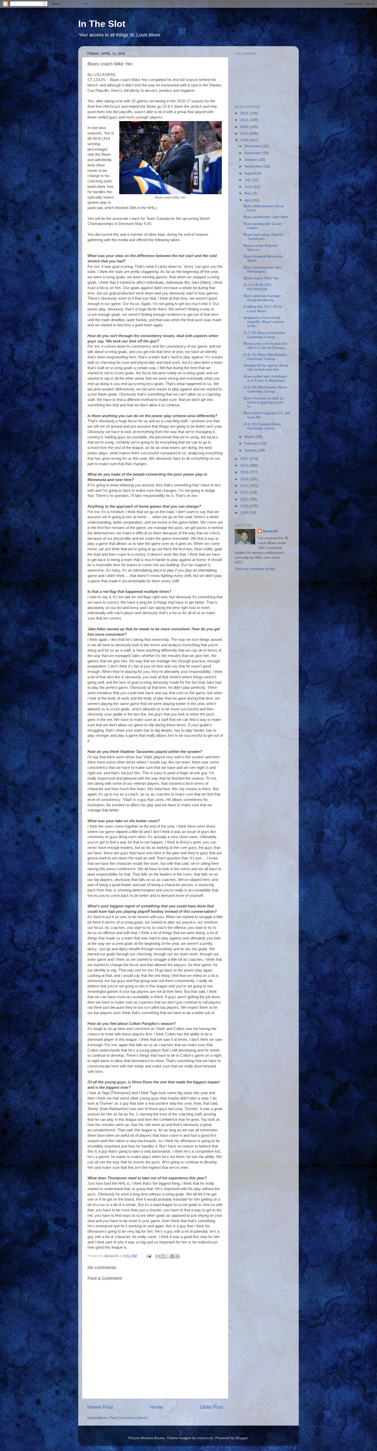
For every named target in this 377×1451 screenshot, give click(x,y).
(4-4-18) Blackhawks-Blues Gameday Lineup (265, 389)
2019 (245, 133)
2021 (245, 120)
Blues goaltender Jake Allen (265, 217)
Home (156, 1407)
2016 (245, 465)
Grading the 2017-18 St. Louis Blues (263, 309)
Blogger (242, 1438)
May (248, 193)
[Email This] (158, 1256)
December (253, 146)
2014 (245, 479)
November (253, 153)
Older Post (211, 1407)
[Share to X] (167, 1256)
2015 (245, 472)
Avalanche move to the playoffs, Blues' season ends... (263, 322)
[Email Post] (148, 1256)
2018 (245, 140)
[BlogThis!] (162, 1256)
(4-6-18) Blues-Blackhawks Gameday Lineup (265, 357)
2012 (245, 492)
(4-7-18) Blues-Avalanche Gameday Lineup (264, 335)
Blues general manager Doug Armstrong (262, 298)
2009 (245, 513)
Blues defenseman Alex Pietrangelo (262, 269)
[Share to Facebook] (172, 1256)
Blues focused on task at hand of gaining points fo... (263, 402)
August (250, 173)
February (252, 443)
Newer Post (100, 1407)
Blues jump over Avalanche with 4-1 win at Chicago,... (266, 346)
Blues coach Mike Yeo (261, 278)
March (250, 437)
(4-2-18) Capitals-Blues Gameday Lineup (262, 426)
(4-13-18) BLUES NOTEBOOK (257, 287)
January (251, 450)
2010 (245, 506)
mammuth (205, 1438)
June (248, 187)
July (248, 180)
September (253, 166)
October (251, 160)
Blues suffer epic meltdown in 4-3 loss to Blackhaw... (265, 379)
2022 (245, 113)
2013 (245, 486)
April (248, 200)
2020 (245, 127)
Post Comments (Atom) (128, 1418)
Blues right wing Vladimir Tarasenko (263, 237)
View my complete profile (255, 569)
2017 (245, 459)
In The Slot (101, 23)
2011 (244, 499)
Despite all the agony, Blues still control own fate (265, 367)
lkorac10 (270, 531)
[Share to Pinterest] (177, 1256)
